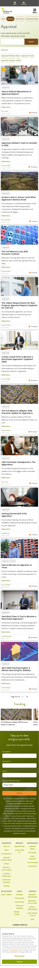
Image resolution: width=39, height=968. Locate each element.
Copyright (19, 894)
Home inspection (32, 857)
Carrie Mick (7, 165)
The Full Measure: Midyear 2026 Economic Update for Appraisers (17, 411)
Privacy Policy (14, 950)
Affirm (6, 850)
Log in (23, 4)
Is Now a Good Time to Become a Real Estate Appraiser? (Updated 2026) (17, 359)
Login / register (6, 894)
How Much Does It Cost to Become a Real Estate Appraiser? (19, 617)
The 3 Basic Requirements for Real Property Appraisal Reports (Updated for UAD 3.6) (19, 305)
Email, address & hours (32, 914)
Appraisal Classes (32, 847)
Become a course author (6, 868)
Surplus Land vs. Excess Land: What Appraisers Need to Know (19, 198)
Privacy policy (19, 898)
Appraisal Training (8, 60)
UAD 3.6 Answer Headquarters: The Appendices (19, 463)
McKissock (7, 533)
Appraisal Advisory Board (6, 858)
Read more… (6, 107)
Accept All (19, 962)
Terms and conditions (19, 907)
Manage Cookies (19, 913)
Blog (3, 19)
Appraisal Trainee (28, 56)
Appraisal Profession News (11, 56)
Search (31, 42)
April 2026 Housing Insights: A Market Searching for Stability (16, 669)
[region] (19, 946)
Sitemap (6, 886)
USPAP (18, 60)
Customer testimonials (6, 875)
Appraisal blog (19, 846)
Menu (35, 12)
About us (6, 846)
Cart (14, 4)
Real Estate (20, 19)
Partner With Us (19, 851)
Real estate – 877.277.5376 (32, 902)
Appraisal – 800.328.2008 (32, 896)
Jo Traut (6, 111)
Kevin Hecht (7, 220)
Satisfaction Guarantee (6, 881)
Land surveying (32, 862)
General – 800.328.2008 (32, 908)
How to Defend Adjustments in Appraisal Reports (16, 92)
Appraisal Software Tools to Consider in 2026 (19, 144)
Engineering (32, 866)
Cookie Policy (19, 902)
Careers (6, 864)
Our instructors (6, 854)
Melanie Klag (7, 636)
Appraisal (10, 19)
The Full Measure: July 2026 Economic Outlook (15, 252)
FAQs (32, 919)
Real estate (32, 852)
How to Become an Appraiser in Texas (17, 566)
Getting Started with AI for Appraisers (14, 514)
